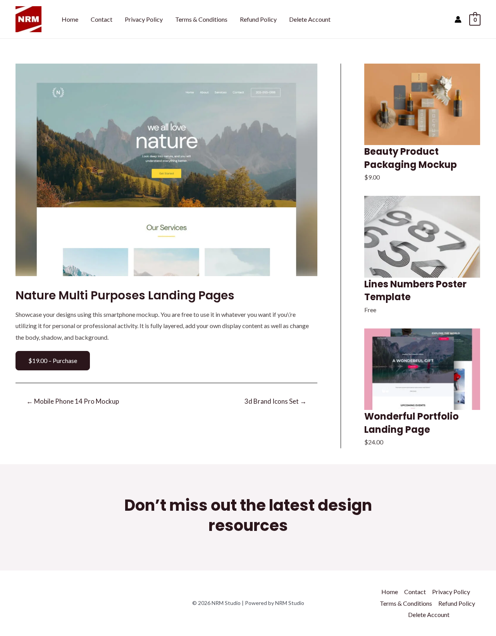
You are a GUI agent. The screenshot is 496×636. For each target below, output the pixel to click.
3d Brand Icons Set (276, 401)
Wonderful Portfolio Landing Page (411, 423)
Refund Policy (258, 19)
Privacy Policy (144, 19)
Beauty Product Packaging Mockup (410, 158)
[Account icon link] (458, 19)
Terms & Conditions (201, 19)
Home (70, 19)
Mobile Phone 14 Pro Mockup (72, 401)
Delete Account (310, 19)
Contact (101, 19)
